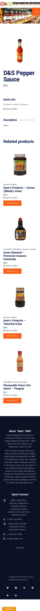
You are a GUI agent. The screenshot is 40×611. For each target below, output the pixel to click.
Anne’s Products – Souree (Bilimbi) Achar (19, 189)
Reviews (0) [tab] (26, 120)
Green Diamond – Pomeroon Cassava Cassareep (14, 256)
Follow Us (20, 548)
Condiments (17, 249)
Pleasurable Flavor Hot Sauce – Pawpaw (17, 387)
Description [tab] (10, 120)
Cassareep (7, 249)
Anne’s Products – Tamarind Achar (14, 322)
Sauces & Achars (20, 105)
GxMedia (13, 577)
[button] (10, 109)
